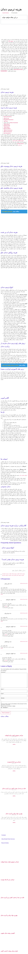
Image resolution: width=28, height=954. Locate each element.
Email (2, 693)
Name (2, 689)
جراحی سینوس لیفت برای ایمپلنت (14, 735)
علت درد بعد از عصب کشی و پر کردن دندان (14, 788)
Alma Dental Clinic (18, 69)
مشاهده (14, 744)
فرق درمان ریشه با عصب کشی (9, 951)
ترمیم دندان (22, 573)
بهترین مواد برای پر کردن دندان (14, 813)
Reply (2, 594)
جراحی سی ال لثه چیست (14, 762)
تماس (19, 145)
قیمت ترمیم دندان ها (7, 573)
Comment (3, 672)
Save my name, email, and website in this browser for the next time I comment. (14, 704)
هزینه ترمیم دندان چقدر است (17, 575)
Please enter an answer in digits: (8, 706)
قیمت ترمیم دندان (15, 573)
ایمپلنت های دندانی (23, 475)
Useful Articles (5, 12)
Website (2, 698)
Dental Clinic (20, 143)
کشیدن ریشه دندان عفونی (8, 933)
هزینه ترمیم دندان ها (6, 575)
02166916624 (4, 71)
